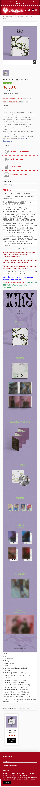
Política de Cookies (29, 779)
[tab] (20, 185)
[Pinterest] (8, 146)
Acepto (6, 783)
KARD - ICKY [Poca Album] (11, 732)
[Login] (29, 10)
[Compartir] (3, 146)
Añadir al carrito (12, 741)
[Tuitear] (6, 146)
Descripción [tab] (7, 181)
